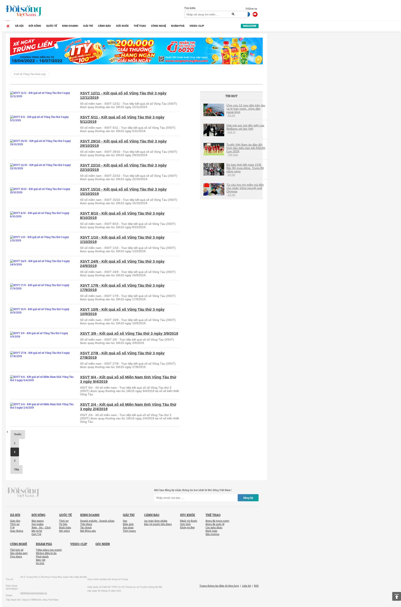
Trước (18, 434)
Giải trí (88, 25)
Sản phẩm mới (19, 553)
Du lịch (40, 563)
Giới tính (185, 524)
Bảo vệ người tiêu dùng (158, 524)
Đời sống (35, 25)
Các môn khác (214, 527)
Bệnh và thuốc (188, 520)
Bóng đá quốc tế (215, 524)
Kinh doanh (70, 25)
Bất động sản (88, 530)
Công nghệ (158, 25)
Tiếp (16, 469)
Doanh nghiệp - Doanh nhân (97, 520)
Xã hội (19, 25)
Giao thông (16, 530)
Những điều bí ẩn (46, 553)
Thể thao (140, 25)
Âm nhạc (128, 527)
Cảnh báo (104, 25)
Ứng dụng (16, 556)
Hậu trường (212, 534)
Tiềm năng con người (49, 549)
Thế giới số (16, 549)
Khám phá (177, 25)
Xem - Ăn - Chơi (41, 527)
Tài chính (86, 527)
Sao (125, 520)
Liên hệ (246, 585)
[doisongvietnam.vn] (23, 492)
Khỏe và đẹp (187, 527)
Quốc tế (51, 25)
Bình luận (65, 527)
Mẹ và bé (37, 530)
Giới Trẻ (36, 534)
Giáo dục (15, 520)
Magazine (249, 25)
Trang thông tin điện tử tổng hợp (219, 585)
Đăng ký (248, 497)
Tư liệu (63, 524)
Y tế (12, 527)
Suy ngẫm (37, 524)
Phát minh (42, 556)
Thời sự (14, 524)
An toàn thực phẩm (155, 520)
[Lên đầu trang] (396, 596)
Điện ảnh (128, 524)
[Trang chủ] (8, 25)
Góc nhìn (102, 544)
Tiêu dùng (86, 524)
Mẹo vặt (40, 559)
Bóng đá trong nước (217, 520)
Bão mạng (38, 520)
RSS (256, 585)
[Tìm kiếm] (233, 14)
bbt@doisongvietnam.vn (33, 592)
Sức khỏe (122, 25)
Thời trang (129, 530)
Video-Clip (196, 25)
